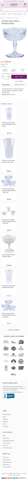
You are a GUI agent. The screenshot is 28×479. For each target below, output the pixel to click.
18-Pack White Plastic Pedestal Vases (8, 255)
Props (25, 14)
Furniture (5, 426)
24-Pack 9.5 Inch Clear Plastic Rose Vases (8, 286)
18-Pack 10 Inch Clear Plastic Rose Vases (8, 161)
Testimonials (6, 460)
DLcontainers (9, 17)
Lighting (20, 14)
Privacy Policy (7, 467)
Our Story (5, 457)
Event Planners (7, 462)
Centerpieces (4, 14)
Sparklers (14, 14)
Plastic (16, 17)
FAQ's (4, 436)
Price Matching (7, 448)
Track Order (6, 443)
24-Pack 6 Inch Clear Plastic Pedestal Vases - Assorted (9, 190)
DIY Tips (5, 445)
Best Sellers (6, 464)
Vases (9, 14)
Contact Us (6, 438)
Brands (2, 17)
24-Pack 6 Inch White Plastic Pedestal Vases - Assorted (9, 221)
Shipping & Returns (8, 440)
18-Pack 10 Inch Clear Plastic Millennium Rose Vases (9, 124)
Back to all (14, 330)
